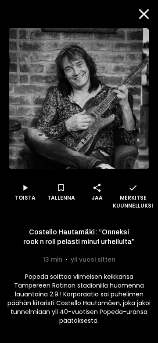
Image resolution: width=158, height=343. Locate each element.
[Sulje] (144, 14)
